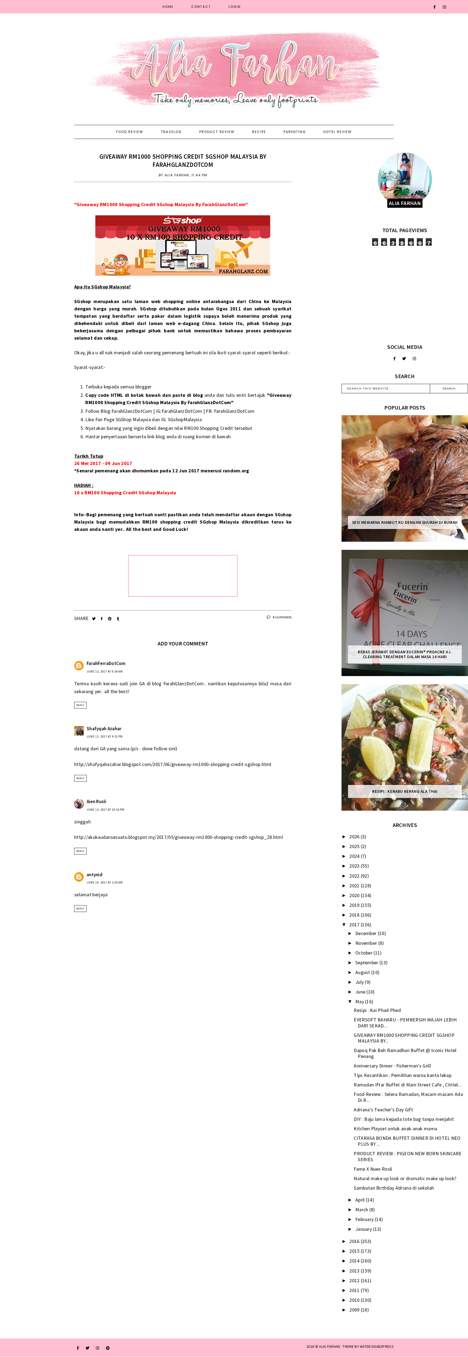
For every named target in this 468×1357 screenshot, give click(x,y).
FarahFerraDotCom (106, 663)
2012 (355, 1280)
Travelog (171, 131)
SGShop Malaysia (133, 419)
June (361, 992)
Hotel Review (337, 131)
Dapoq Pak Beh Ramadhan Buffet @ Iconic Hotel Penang (405, 1053)
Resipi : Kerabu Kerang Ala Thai (405, 791)
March (362, 1209)
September (367, 962)
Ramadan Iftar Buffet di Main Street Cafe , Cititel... (407, 1085)
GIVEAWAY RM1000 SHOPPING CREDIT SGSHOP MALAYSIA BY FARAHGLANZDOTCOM (182, 160)
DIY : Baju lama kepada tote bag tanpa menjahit (404, 1119)
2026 (355, 836)
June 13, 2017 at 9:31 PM (105, 736)
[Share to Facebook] (102, 618)
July (360, 982)
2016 (355, 1241)
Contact (201, 6)
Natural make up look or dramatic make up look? (405, 1178)
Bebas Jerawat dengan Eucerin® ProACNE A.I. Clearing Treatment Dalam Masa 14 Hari (405, 654)
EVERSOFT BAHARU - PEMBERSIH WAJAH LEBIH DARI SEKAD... (405, 1023)
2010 (355, 1300)
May (360, 1001)
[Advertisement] (405, 295)
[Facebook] (435, 7)
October (364, 953)
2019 (355, 905)
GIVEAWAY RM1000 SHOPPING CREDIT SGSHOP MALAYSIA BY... (404, 1038)
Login (235, 6)
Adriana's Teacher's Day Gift (383, 1109)
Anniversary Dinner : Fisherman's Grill (392, 1066)
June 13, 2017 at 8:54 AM (105, 671)
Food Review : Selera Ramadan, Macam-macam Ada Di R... (408, 1097)
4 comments (281, 617)
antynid (94, 875)
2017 (355, 924)
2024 (355, 856)
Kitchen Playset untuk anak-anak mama (395, 1128)
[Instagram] (445, 7)
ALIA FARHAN (329, 1346)
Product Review (217, 131)
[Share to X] (94, 618)
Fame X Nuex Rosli (373, 1169)
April (360, 1200)
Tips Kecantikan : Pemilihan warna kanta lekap (402, 1075)
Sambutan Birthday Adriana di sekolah (394, 1188)
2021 (355, 885)
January (364, 1229)
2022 (355, 876)
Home (168, 6)
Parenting (295, 131)
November (366, 943)
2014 (355, 1261)
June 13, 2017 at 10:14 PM (105, 809)
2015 (355, 1251)
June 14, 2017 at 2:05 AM (105, 882)
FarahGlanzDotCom (132, 411)
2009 (355, 1310)
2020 (355, 895)
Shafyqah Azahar (104, 729)
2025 (355, 846)
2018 (355, 915)
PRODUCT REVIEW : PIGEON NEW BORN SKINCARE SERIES (407, 1156)
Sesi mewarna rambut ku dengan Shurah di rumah (405, 522)
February (365, 1219)
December (366, 933)
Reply (80, 705)
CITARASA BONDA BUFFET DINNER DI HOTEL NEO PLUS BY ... (407, 1141)
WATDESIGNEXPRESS (377, 1346)
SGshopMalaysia (185, 419)
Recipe (259, 131)
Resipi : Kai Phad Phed (377, 1010)
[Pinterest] (108, 1348)
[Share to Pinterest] (110, 618)
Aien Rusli (96, 801)
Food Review (129, 131)
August (363, 972)
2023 (355, 866)
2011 (355, 1290)
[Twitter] (404, 358)
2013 (355, 1271)
